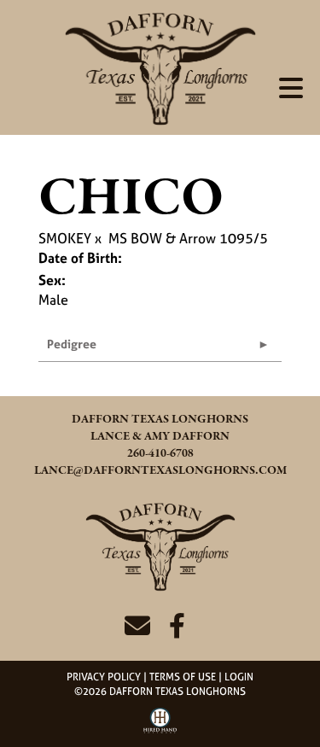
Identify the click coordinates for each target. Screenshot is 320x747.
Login (238, 677)
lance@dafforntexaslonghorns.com (160, 471)
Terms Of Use (182, 677)
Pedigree (71, 344)
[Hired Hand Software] (160, 726)
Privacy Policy (104, 677)
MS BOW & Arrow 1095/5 (188, 238)
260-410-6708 (160, 454)
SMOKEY (64, 238)
